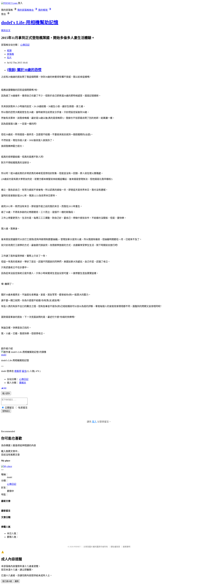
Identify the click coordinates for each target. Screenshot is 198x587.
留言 (24, 371)
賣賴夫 (22, 382)
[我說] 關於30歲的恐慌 (24, 70)
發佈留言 (6, 411)
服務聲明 (126, 547)
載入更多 (6, 393)
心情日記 (25, 45)
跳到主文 (5, 30)
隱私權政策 (115, 547)
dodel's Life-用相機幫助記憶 (29, 22)
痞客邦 (17, 371)
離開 (17, 581)
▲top (3, 388)
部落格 (10, 54)
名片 (9, 57)
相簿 (9, 50)
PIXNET (77, 547)
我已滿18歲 (7, 581)
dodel (3, 355)
